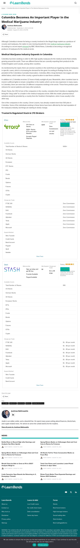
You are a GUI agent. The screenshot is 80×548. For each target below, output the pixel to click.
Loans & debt (32, 500)
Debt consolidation (33, 511)
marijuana (21, 403)
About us (4, 504)
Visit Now (65, 125)
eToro (6, 120)
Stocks (55, 504)
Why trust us (6, 511)
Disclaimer (5, 515)
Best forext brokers (59, 508)
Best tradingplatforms (60, 523)
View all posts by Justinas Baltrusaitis (15, 427)
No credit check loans (34, 508)
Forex (55, 500)
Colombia (5, 403)
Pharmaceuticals (38, 403)
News (14, 14)
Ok (34, 545)
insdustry (13, 403)
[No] (77, 542)
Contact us (5, 508)
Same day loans (32, 515)
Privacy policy (6, 519)
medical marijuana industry (60, 44)
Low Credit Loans (33, 504)
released (25, 46)
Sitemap (4, 523)
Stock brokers (57, 519)
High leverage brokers (60, 511)
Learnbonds (6, 500)
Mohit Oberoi (8, 446)
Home (3, 8)
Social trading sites (59, 515)
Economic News (7, 14)
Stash (6, 264)
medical (28, 403)
